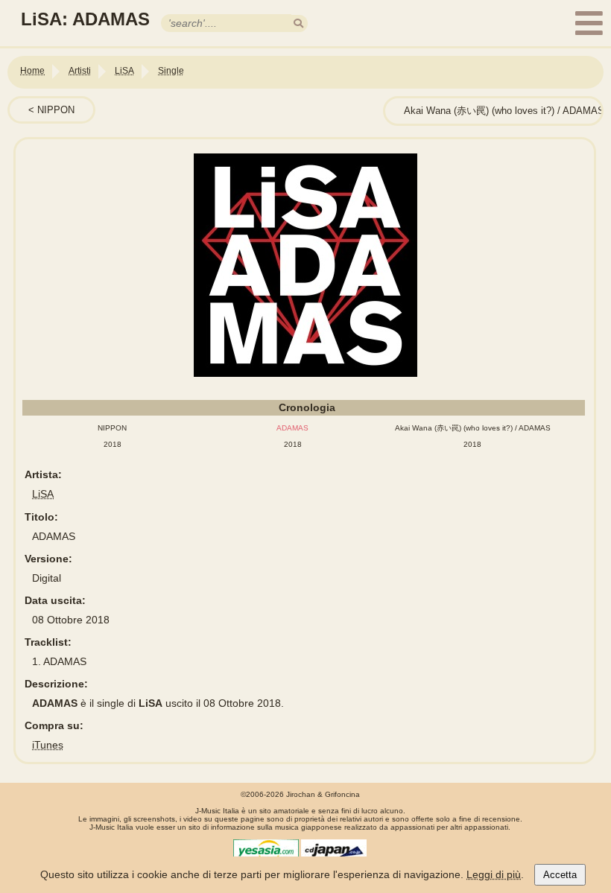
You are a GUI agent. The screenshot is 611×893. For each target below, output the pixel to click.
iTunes (47, 745)
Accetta (560, 874)
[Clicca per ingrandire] (305, 265)
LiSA (43, 494)
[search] (298, 23)
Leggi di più (493, 874)
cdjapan (334, 850)
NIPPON (56, 109)
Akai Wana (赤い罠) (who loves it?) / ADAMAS (504, 110)
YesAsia (266, 850)
